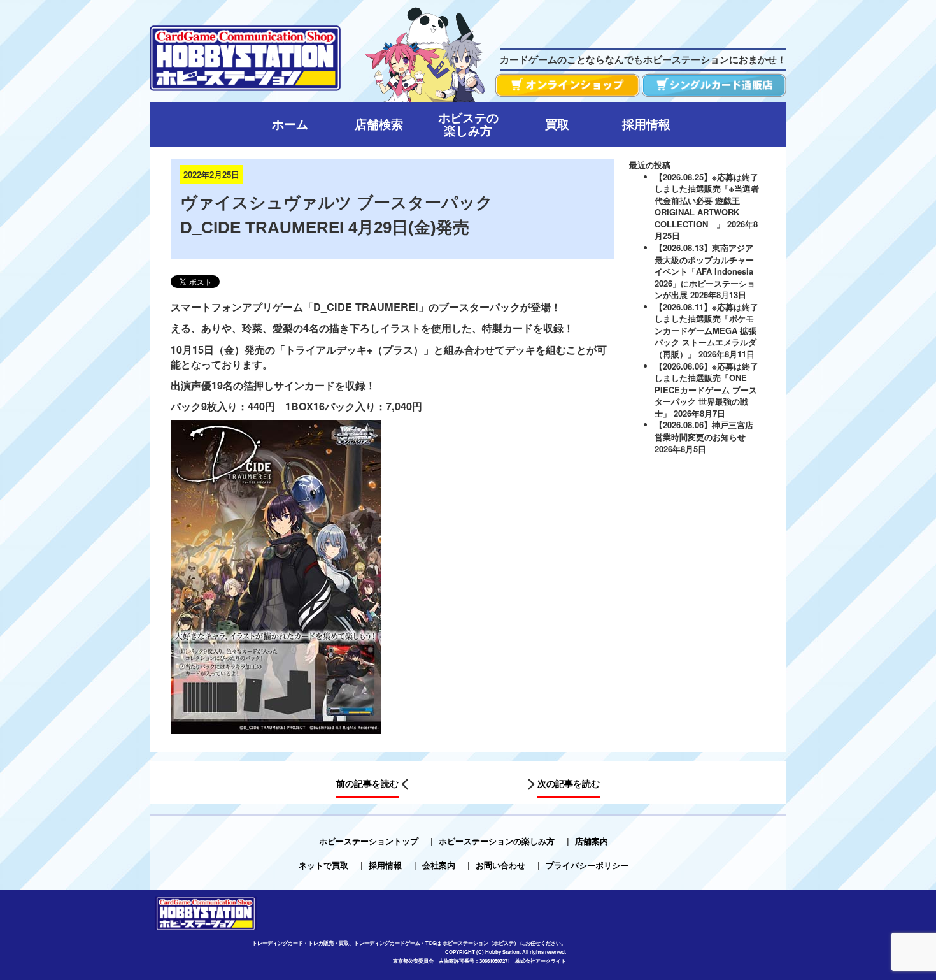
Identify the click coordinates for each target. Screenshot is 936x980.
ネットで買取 (323, 865)
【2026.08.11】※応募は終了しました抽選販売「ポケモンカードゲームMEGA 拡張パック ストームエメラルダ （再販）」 (706, 330)
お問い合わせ (500, 865)
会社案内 (438, 865)
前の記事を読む (367, 783)
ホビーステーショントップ (368, 841)
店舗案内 (591, 841)
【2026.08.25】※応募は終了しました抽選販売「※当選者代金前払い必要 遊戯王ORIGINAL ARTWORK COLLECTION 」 (707, 200)
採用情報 (385, 865)
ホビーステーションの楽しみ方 (497, 841)
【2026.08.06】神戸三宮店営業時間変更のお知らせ (704, 431)
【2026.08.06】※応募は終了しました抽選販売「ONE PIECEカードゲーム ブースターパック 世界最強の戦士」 (706, 389)
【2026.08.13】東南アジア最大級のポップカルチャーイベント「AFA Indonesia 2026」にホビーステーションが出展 (705, 271)
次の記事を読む (568, 783)
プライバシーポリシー (587, 865)
